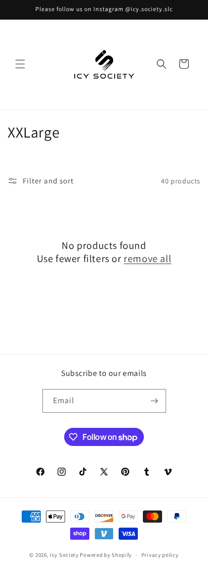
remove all (147, 258)
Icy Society (64, 554)
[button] (20, 64)
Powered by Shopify (106, 554)
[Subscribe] (154, 401)
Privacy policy (160, 554)
